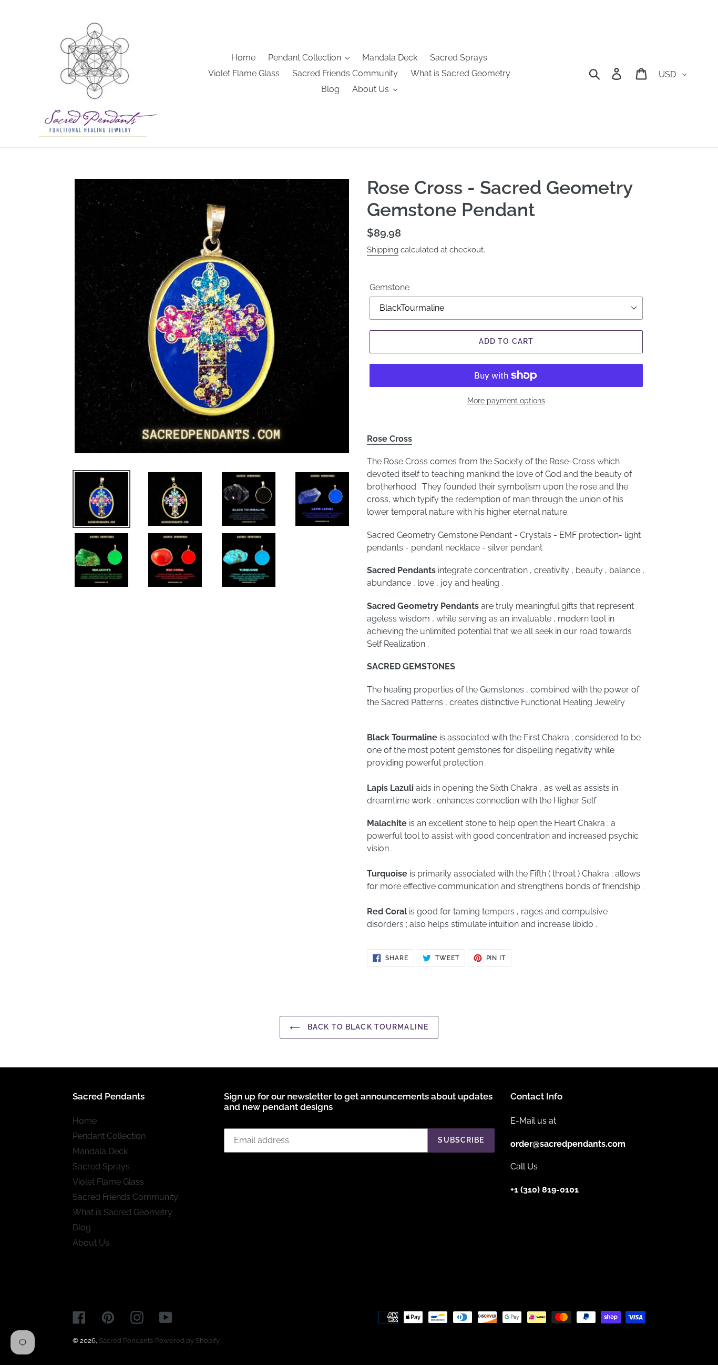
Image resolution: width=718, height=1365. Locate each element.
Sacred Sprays (101, 1167)
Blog (82, 1227)
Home (85, 1121)
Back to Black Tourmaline (366, 1027)
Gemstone (389, 287)
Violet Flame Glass (108, 1182)
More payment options (506, 400)
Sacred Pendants (126, 1340)
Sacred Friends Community (125, 1197)
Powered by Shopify (187, 1340)
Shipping (382, 249)
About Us (91, 1243)
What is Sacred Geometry (122, 1212)
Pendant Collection (109, 1136)
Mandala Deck (100, 1151)
